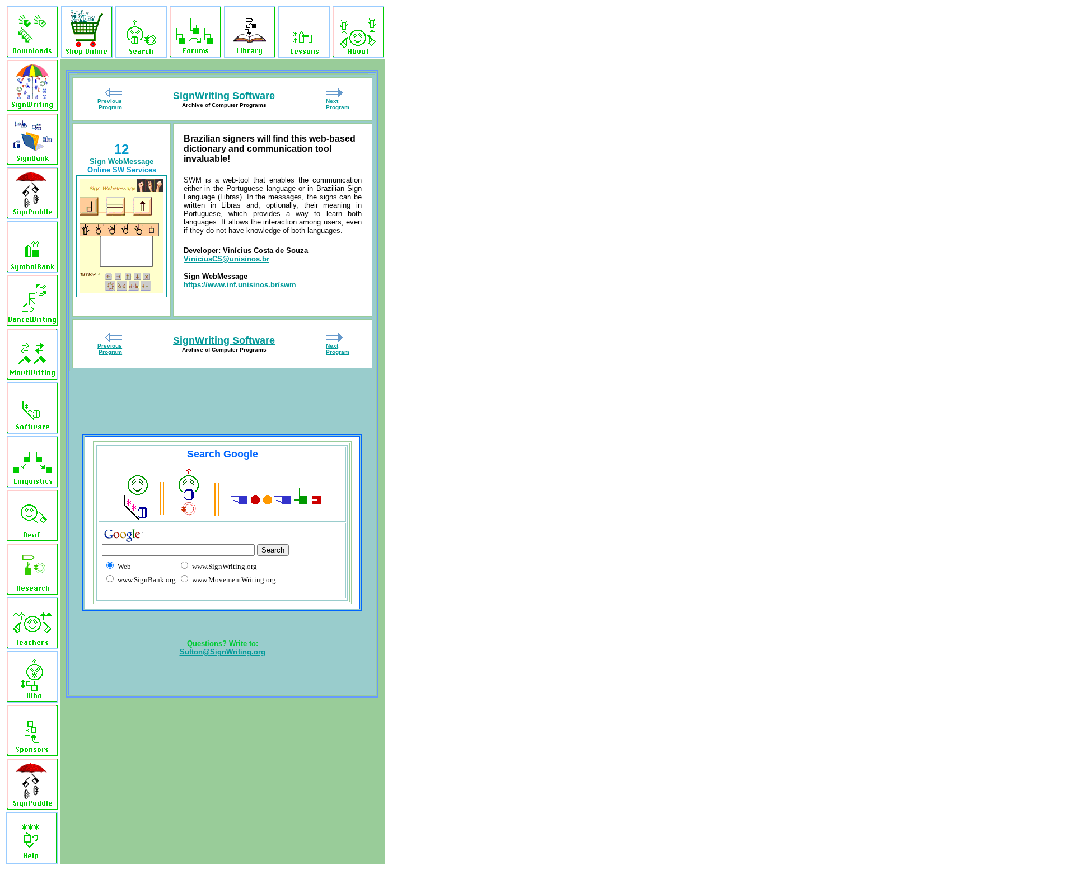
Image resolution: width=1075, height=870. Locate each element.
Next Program (337, 104)
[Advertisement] (474, 210)
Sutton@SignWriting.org (222, 652)
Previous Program (109, 104)
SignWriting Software (224, 95)
